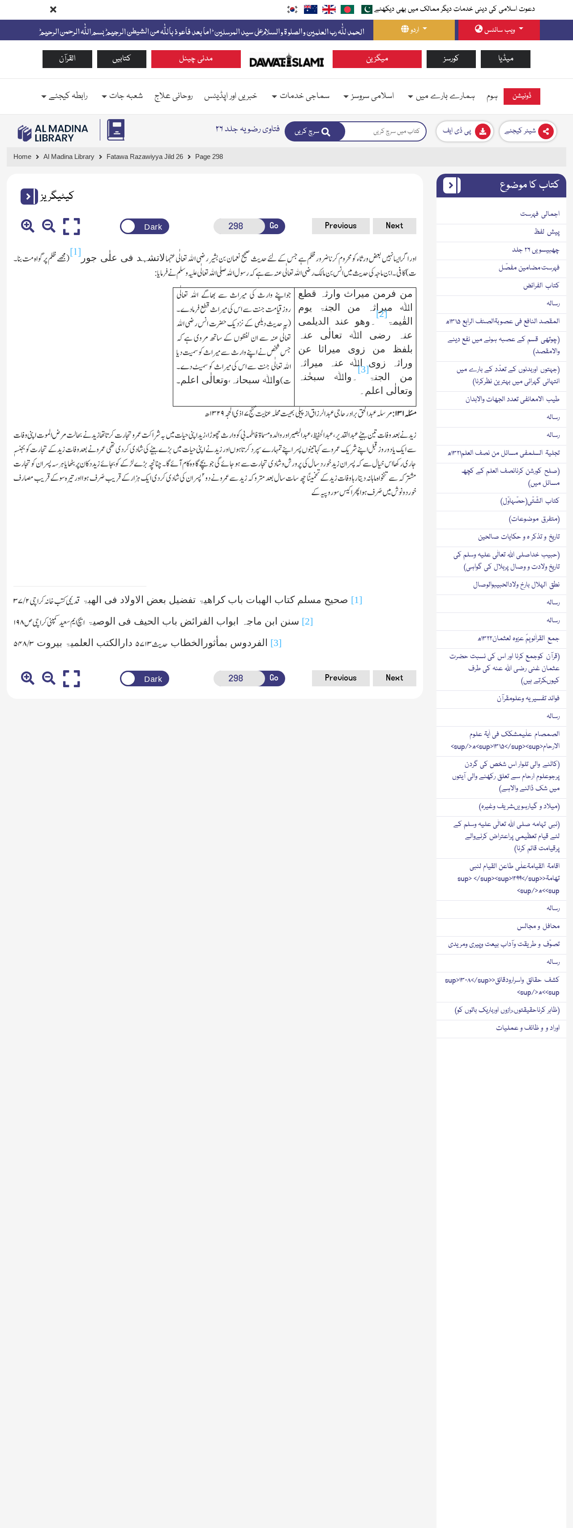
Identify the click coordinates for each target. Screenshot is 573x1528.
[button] (25, 196)
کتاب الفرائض (541, 286)
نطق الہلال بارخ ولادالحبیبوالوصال (516, 585)
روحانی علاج (173, 96)
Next (394, 225)
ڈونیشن (522, 96)
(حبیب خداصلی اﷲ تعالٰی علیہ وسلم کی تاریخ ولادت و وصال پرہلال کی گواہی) (506, 561)
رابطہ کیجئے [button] (68, 96)
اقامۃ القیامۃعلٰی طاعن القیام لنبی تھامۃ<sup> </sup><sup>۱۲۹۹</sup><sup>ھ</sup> (509, 878)
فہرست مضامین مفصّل (529, 268)
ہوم (492, 96)
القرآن (67, 59)
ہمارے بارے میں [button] (445, 96)
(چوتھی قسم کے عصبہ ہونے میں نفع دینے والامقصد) (504, 345)
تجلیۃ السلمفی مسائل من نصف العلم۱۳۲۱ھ (503, 453)
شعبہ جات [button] (126, 96)
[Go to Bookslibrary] (53, 133)
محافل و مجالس (538, 926)
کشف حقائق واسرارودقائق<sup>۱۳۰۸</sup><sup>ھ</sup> (502, 986)
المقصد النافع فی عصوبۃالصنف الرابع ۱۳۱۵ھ (502, 322)
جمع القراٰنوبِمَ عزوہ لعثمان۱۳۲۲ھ (518, 638)
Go (273, 225)
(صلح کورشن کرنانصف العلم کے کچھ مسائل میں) (510, 477)
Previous (341, 225)
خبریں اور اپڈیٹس (230, 96)
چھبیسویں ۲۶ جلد (536, 250)
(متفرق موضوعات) (534, 519)
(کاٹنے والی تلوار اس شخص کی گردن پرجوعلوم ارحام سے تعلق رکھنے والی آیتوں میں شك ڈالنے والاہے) (506, 776)
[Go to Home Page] (287, 59)
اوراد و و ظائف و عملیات (528, 1028)
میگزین (377, 59)
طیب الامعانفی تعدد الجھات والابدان (513, 399)
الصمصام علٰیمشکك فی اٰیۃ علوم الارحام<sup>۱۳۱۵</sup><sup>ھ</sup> (505, 740)
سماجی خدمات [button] (304, 96)
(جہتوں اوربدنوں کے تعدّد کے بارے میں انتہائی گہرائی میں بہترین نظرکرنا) (508, 375)
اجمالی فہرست (540, 214)
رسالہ (553, 304)
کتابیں (121, 59)
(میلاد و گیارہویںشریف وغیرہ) (519, 806)
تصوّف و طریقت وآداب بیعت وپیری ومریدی (504, 944)
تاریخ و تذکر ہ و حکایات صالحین (519, 537)
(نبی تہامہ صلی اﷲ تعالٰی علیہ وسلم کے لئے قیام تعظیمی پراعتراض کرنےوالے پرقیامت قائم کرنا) (506, 836)
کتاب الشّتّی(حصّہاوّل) (530, 501)
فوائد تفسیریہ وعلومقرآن (528, 698)
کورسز (451, 59)
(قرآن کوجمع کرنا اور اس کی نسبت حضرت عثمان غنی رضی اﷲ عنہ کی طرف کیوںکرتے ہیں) (504, 668)
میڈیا (505, 59)
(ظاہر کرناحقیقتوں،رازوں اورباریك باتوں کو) (507, 1010)
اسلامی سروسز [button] (372, 96)
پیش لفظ (547, 232)
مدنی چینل (196, 59)
